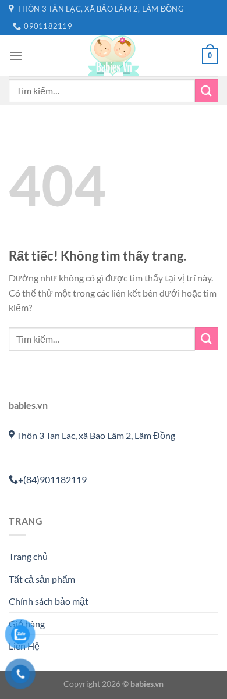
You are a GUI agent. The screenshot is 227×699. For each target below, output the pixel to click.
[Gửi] (206, 90)
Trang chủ (28, 556)
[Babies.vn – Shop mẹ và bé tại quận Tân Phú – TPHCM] (113, 55)
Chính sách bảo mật (48, 601)
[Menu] (16, 55)
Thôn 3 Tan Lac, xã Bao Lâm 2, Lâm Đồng (95, 435)
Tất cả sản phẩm (42, 578)
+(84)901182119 (52, 479)
